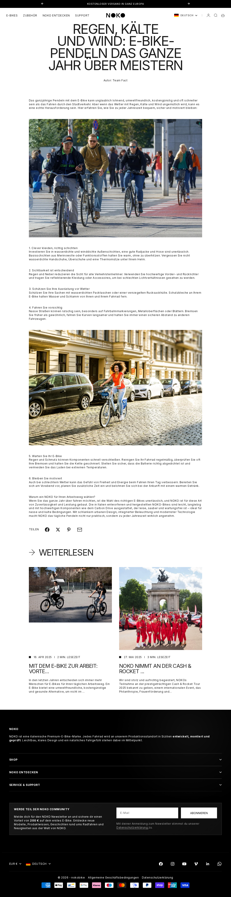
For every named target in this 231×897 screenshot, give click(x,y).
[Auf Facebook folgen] (161, 864)
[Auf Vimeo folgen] (196, 864)
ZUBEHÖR (30, 15)
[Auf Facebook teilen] (47, 529)
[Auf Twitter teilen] (58, 529)
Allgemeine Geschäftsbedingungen (113, 877)
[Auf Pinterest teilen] (69, 529)
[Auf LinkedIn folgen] (208, 864)
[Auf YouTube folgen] (184, 864)
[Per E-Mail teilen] (79, 529)
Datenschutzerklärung (132, 827)
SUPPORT (82, 15)
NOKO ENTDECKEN (56, 15)
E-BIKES (12, 15)
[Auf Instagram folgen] (172, 864)
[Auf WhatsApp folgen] (219, 864)
